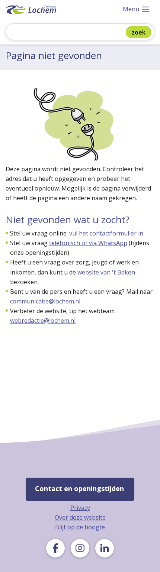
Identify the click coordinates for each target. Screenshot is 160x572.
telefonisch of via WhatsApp (88, 243)
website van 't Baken (106, 272)
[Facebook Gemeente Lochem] (55, 548)
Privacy (80, 508)
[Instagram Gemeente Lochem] (80, 548)
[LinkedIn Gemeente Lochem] (104, 548)
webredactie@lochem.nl (43, 320)
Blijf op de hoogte (80, 527)
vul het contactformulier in (106, 233)
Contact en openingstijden (79, 488)
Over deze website (80, 517)
